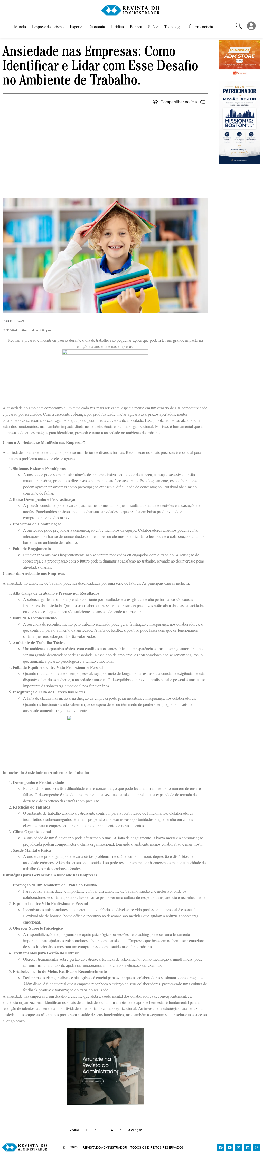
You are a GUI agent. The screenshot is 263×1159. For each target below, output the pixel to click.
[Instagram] (256, 1147)
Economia (96, 26)
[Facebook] (220, 1147)
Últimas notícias (201, 26)
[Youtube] (229, 1147)
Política (136, 26)
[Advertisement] (105, 149)
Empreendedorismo (48, 26)
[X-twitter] (238, 1147)
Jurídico (117, 26)
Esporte (76, 26)
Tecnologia (173, 26)
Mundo (20, 26)
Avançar (135, 1129)
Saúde (153, 26)
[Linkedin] (247, 1147)
